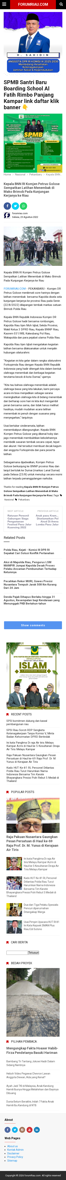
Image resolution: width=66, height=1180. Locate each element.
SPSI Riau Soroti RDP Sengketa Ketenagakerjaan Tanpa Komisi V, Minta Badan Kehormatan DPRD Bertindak (30, 733)
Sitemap (12, 1160)
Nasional (9, 499)
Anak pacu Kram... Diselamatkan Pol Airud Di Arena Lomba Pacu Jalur (47, 520)
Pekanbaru (24, 499)
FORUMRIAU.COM (15, 288)
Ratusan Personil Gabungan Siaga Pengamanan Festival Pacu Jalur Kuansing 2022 (19, 521)
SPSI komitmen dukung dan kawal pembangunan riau (26, 722)
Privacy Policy (15, 1156)
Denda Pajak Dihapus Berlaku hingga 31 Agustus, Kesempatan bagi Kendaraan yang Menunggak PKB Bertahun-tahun (32, 600)
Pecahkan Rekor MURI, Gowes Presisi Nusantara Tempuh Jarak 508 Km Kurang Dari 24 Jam (30, 585)
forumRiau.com (33, 4)
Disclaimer (13, 1153)
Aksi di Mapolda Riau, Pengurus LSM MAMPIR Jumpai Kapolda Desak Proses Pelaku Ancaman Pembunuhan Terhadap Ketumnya (30, 567)
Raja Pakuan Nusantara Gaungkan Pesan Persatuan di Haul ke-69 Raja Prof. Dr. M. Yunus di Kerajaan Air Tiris (31, 758)
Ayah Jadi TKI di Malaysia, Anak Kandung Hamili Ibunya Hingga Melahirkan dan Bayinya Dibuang (32, 1089)
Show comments (33, 625)
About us (12, 1146)
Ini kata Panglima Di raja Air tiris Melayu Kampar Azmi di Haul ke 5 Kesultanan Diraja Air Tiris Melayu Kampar (33, 746)
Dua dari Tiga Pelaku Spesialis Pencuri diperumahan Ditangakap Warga (41, 908)
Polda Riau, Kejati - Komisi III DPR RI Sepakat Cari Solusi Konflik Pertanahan (29, 551)
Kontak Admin (15, 1149)
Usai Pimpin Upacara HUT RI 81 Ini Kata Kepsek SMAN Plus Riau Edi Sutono (41, 925)
